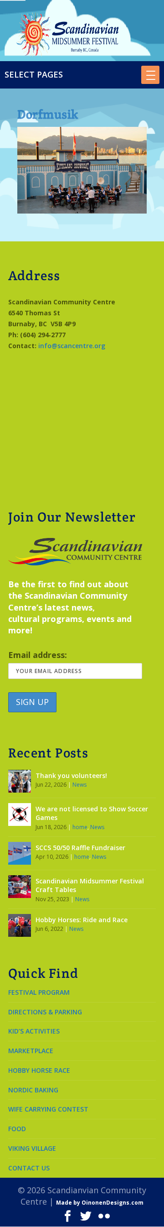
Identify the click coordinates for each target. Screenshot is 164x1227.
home (79, 827)
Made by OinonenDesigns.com (100, 1202)
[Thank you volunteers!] (19, 781)
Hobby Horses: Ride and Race (82, 919)
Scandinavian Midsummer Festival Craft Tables (90, 885)
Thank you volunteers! (71, 775)
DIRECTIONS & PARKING (45, 1012)
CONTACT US (29, 1168)
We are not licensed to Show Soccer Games (92, 813)
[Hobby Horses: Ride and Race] (19, 925)
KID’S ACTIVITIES (34, 1031)
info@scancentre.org (71, 345)
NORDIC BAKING (33, 1090)
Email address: (37, 654)
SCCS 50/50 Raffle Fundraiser (80, 847)
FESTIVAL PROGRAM (39, 992)
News (79, 784)
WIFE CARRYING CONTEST (48, 1109)
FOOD (17, 1128)
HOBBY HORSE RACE (39, 1070)
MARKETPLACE (30, 1050)
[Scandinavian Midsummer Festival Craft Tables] (19, 886)
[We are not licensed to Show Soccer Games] (19, 814)
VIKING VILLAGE (32, 1148)
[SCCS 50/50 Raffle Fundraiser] (19, 853)
